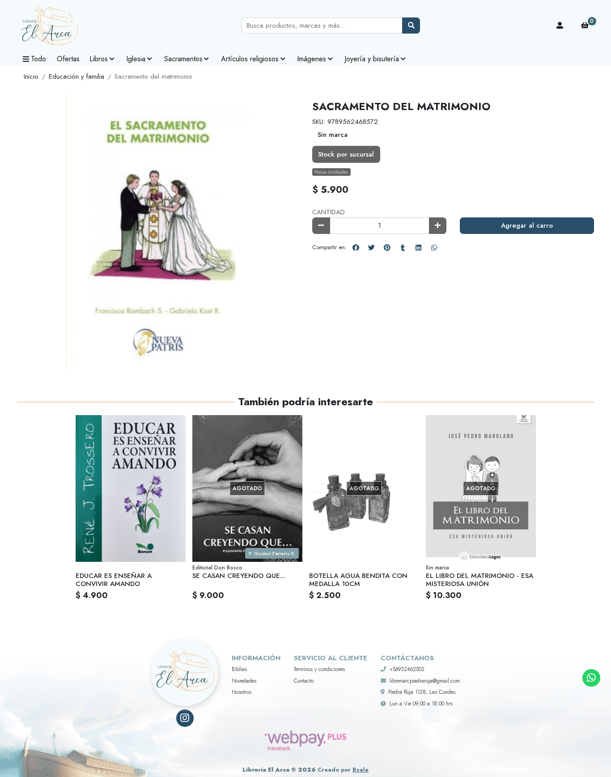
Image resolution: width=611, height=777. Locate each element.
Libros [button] (98, 59)
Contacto (304, 681)
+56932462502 (407, 669)
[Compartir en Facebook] (355, 247)
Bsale (360, 769)
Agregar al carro (527, 225)
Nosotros (241, 692)
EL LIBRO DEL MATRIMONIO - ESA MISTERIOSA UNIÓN (479, 580)
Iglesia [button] (135, 59)
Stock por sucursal (346, 154)
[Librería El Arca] (61, 26)
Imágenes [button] (311, 59)
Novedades (244, 681)
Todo (38, 59)
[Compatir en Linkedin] (418, 247)
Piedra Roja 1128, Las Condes (421, 692)
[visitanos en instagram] (185, 718)
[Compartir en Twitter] (371, 247)
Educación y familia (76, 76)
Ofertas (68, 59)
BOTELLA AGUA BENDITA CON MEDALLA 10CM (358, 580)
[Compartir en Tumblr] (402, 247)
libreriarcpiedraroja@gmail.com (425, 681)
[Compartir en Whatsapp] (434, 247)
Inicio (31, 76)
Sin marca (333, 135)
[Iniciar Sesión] (560, 25)
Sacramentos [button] (183, 59)
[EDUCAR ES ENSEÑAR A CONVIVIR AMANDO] (131, 488)
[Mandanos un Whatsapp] (591, 678)
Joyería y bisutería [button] (371, 59)
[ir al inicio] (184, 661)
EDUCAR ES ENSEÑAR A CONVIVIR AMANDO (114, 580)
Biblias (239, 669)
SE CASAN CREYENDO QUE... (238, 576)
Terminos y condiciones (319, 669)
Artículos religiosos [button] (250, 59)
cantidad (328, 212)
